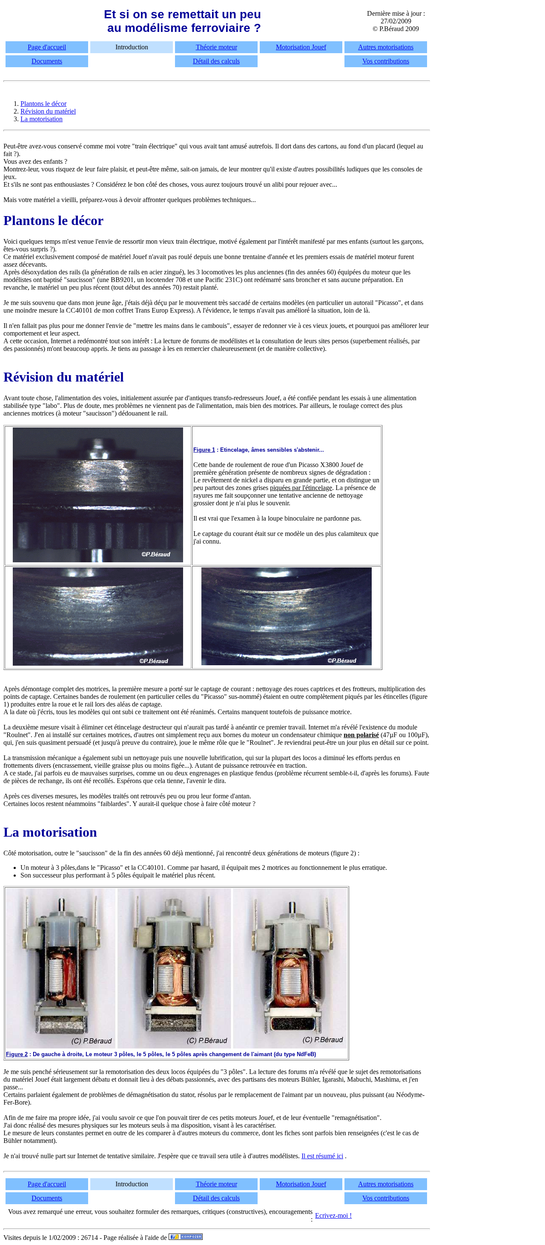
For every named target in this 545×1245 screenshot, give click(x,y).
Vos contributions (385, 61)
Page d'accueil (47, 47)
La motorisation (41, 119)
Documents (47, 61)
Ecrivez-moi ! (333, 1215)
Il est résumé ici (322, 1156)
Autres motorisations (385, 47)
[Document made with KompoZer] (186, 1237)
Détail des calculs (216, 61)
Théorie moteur (216, 47)
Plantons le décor (43, 103)
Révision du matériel (48, 111)
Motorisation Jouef (301, 47)
